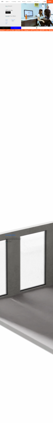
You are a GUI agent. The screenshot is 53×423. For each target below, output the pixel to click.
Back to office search (8, 6)
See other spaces (8, 241)
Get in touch (15, 27)
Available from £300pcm (5, 27)
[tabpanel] (37, 15)
